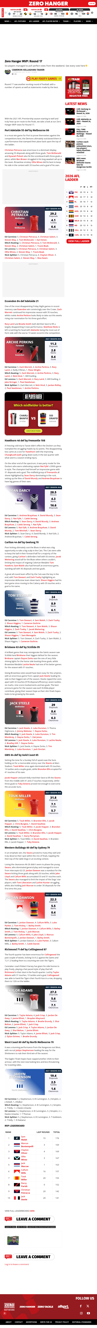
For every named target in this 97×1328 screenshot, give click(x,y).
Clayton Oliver (47, 255)
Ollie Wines (37, 162)
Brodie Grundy (45, 1021)
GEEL (77, 206)
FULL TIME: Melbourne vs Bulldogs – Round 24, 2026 (84, 132)
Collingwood (50, 954)
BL (76, 202)
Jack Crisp (40, 1015)
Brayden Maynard (36, 1018)
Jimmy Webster (24, 731)
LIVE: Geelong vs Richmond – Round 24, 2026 (83, 111)
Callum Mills (20, 876)
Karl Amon (42, 239)
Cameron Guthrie (32, 623)
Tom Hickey (19, 925)
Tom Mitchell (21, 530)
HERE (32, 1210)
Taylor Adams (26, 1015)
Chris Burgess (21, 823)
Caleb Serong (30, 518)
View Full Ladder (78, 241)
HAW (77, 216)
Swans (29, 852)
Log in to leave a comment (17, 1264)
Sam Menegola (29, 635)
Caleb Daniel (33, 943)
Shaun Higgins (48, 580)
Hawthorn (30, 451)
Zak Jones (37, 737)
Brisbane (21, 655)
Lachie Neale (29, 664)
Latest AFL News (10, 1227)
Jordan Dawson (33, 870)
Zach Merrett (25, 367)
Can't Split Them (33, 431)
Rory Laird (10, 324)
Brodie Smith (25, 324)
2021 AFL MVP (21, 1227)
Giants (49, 763)
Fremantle (52, 472)
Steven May (10, 239)
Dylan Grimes (13, 1036)
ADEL (77, 211)
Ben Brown (21, 159)
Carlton (21, 556)
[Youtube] (88, 1313)
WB (76, 225)
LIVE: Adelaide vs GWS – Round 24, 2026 (84, 121)
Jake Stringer (11, 382)
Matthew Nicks (51, 327)
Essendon (21, 309)
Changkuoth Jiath (13, 454)
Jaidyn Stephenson (25, 1050)
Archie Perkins (24, 315)
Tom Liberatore (24, 882)
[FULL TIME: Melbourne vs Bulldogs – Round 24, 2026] (70, 131)
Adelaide (35, 330)
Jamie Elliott (18, 1018)
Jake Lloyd (38, 934)
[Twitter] (88, 1306)
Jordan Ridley (54, 385)
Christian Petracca (13, 150)
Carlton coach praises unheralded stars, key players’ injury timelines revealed (84, 147)
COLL (77, 230)
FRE (76, 192)
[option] (17, 12)
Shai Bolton (18, 1030)
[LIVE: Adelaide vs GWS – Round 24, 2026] (70, 121)
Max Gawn (42, 258)
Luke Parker (43, 940)
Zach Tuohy (35, 577)
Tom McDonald (54, 153)
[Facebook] (81, 1306)
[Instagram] (81, 1313)
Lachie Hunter (43, 882)
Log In (91, 3)
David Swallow (38, 823)
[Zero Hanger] (48, 3)
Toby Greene (24, 783)
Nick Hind (17, 376)
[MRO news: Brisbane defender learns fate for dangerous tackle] (70, 160)
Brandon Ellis (44, 769)
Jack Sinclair (39, 749)
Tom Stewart (20, 577)
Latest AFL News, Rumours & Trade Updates (41, 1227)
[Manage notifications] (5, 1313)
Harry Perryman (31, 836)
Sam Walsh (19, 565)
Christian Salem (47, 236)
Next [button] (92, 13)
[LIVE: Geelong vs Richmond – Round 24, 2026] (70, 111)
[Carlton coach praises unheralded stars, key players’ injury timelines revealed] (70, 144)
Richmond (10, 972)
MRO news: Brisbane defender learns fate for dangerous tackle (84, 162)
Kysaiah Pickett (16, 156)
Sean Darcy (29, 475)
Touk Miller (18, 766)
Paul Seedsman (27, 382)
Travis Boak (42, 245)
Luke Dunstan (39, 728)
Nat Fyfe (44, 466)
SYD (76, 197)
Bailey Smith (35, 925)
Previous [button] (5, 13)
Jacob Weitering (36, 629)
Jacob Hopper (11, 777)
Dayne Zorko (27, 658)
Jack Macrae (27, 885)
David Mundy (31, 478)
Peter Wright (34, 370)
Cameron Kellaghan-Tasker (28, 69)
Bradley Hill (12, 743)
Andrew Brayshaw (51, 478)
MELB (77, 221)
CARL (77, 235)
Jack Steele (45, 675)
